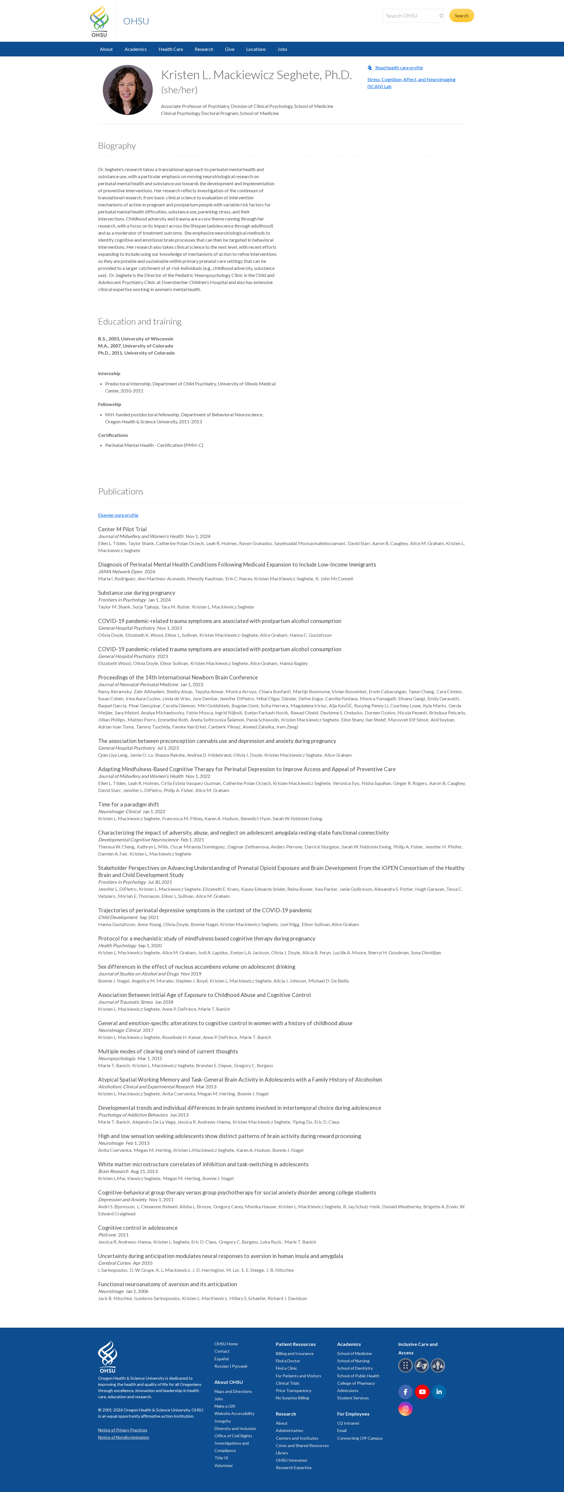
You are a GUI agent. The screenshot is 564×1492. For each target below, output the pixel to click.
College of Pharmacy (356, 1383)
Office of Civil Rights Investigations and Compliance (233, 1443)
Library (282, 1452)
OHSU (136, 20)
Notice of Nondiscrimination (123, 1437)
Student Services (353, 1397)
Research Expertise (294, 1467)
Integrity (222, 1421)
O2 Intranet (348, 1423)
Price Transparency (293, 1390)
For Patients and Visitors (298, 1375)
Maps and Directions (233, 1391)
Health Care (171, 49)
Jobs (282, 49)
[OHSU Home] (103, 21)
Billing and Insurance (295, 1353)
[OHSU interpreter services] (439, 1371)
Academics (136, 49)
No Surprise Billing (292, 1397)
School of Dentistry (355, 1368)
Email (342, 1430)
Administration (289, 1430)
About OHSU (228, 1382)
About (106, 49)
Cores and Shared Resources (302, 1445)
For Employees (353, 1413)
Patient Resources (296, 1344)
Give (229, 49)
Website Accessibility (234, 1413)
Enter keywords (401, 26)
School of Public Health (358, 1375)
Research (204, 49)
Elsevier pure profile (118, 515)
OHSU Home (226, 1343)
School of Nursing (353, 1360)
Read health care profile (399, 67)
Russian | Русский (230, 1366)
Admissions (347, 1390)
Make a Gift (225, 1406)
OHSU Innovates (291, 1460)
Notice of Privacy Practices (122, 1429)
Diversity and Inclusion (235, 1428)
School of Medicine (354, 1353)
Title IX (221, 1457)
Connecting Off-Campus (360, 1438)
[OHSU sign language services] (422, 1371)
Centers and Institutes (297, 1438)
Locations (256, 49)
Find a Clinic (286, 1368)
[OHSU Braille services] (406, 1371)
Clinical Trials (288, 1383)
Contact (222, 1351)
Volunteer (223, 1465)
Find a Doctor (288, 1360)
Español (221, 1358)
